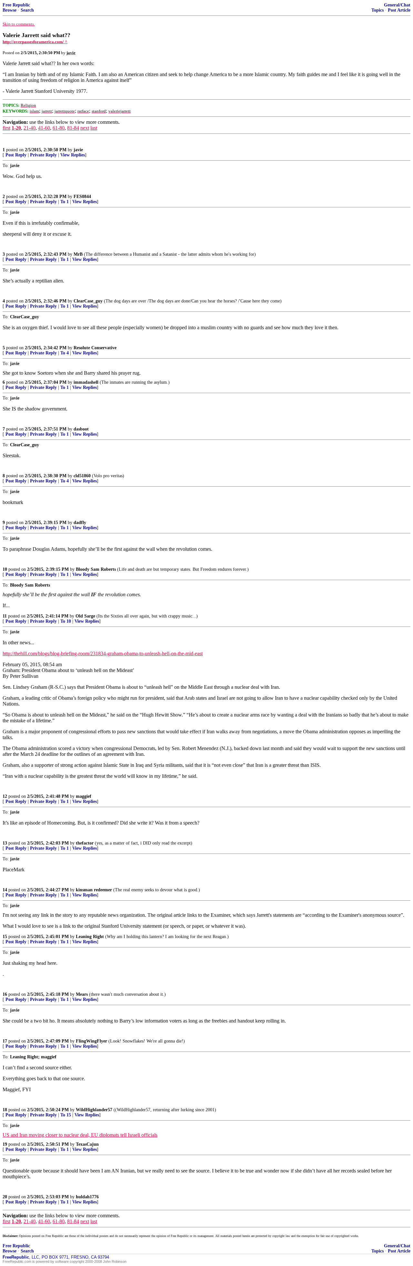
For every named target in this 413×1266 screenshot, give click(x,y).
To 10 (65, 621)
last (93, 128)
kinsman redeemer (94, 889)
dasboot (81, 429)
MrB (78, 254)
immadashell (86, 382)
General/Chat (397, 5)
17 (5, 1041)
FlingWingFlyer (91, 1041)
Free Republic (16, 5)
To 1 (64, 201)
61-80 (59, 128)
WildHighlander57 (94, 1109)
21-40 (29, 128)
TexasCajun (87, 1144)
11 (5, 616)
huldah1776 (87, 1196)
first (6, 128)
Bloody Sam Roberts (96, 569)
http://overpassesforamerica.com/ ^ (35, 41)
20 (5, 1196)
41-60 (44, 128)
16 (5, 994)
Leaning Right (90, 936)
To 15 (65, 1115)
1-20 (16, 128)
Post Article (399, 10)
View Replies (72, 155)
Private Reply (43, 155)
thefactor (85, 843)
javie (78, 149)
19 (5, 1144)
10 (5, 569)
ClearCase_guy (88, 301)
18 (5, 1109)
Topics (377, 10)
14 (5, 889)
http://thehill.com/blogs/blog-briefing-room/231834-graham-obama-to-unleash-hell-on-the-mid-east (103, 653)
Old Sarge (85, 616)
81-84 (73, 128)
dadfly (80, 522)
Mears (82, 994)
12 (5, 796)
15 (5, 936)
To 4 (64, 353)
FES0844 (82, 196)
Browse (9, 10)
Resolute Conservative (95, 347)
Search (27, 10)
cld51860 (82, 475)
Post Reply (15, 155)
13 (5, 843)
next (84, 128)
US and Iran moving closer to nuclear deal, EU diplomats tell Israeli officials (80, 1135)
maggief (83, 796)
